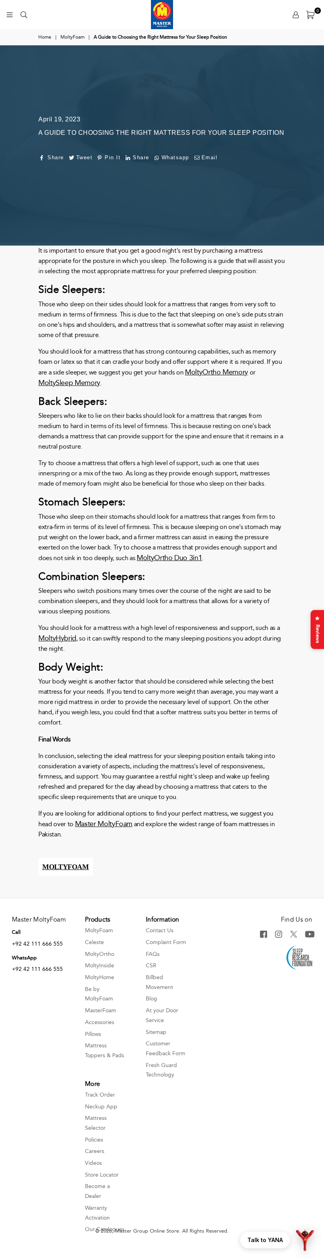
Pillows (93, 1034)
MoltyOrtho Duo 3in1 (169, 557)
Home (44, 37)
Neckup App (101, 1106)
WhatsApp (24, 958)
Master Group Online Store (147, 1231)
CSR (151, 965)
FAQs (153, 954)
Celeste (94, 942)
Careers (94, 1151)
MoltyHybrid (57, 638)
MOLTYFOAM (65, 867)
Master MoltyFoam (103, 823)
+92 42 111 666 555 (37, 944)
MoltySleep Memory (69, 382)
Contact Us (159, 930)
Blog (151, 998)
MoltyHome (99, 977)
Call (16, 932)
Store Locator (102, 1174)
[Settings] (295, 14)
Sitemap (156, 1032)
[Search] (24, 14)
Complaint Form (166, 942)
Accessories (99, 1022)
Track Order (100, 1094)
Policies (94, 1139)
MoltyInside (99, 965)
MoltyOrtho (99, 954)
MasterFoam (100, 1010)
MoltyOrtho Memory (216, 372)
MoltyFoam (72, 37)
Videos (93, 1163)
